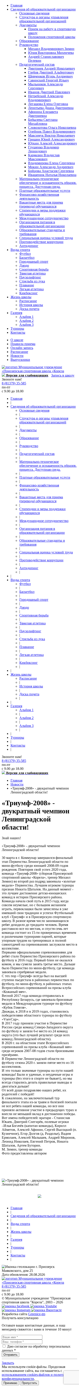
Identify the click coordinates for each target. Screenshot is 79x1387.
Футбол (25, 254)
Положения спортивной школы (51, 37)
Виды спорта (20, 250)
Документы (28, 25)
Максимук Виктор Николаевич (51, 135)
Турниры (17, 328)
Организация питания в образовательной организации (42, 224)
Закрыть (8, 1363)
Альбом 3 (26, 324)
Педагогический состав (37, 64)
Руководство (28, 45)
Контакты (18, 332)
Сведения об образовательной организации (43, 9)
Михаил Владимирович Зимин (51, 49)
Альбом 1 (26, 317)
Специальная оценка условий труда (46, 238)
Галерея (16, 313)
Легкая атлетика (31, 289)
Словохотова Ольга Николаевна (52, 127)
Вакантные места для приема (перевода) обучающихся (41, 204)
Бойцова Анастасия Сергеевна (51, 171)
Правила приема (23, 344)
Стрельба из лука (32, 281)
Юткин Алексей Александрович (52, 143)
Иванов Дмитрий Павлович (49, 92)
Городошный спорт (33, 261)
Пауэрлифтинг (30, 277)
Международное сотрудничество (43, 218)
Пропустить (29, 1383)
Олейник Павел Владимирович (51, 131)
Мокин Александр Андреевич (50, 167)
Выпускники (20, 359)
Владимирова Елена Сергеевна (51, 163)
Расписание (28, 301)
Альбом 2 (26, 321)
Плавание (26, 285)
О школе (17, 340)
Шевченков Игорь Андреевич (50, 76)
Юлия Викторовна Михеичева (51, 53)
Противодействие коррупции (41, 242)
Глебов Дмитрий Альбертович (51, 72)
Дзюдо (24, 265)
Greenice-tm (36, 1314)
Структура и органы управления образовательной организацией (43, 19)
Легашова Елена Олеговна (48, 104)
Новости (17, 356)
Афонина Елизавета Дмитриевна (43, 114)
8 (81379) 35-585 (14, 383)
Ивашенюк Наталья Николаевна (52, 175)
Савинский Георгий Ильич (48, 80)
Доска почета (29, 309)
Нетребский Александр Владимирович (45, 98)
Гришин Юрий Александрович (51, 139)
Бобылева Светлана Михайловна (42, 121)
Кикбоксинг (28, 293)
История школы (31, 305)
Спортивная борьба (33, 269)
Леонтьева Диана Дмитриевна (51, 108)
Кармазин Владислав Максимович (44, 157)
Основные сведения (34, 13)
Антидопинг (28, 246)
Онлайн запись (22, 348)
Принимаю (10, 1383)
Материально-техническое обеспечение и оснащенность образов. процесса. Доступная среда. (48, 183)
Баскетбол (26, 257)
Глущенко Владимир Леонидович (43, 149)
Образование (29, 41)
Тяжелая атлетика (32, 273)
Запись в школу (62, 375)
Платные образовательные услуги (44, 190)
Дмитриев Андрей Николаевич (51, 68)
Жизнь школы (21, 297)
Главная (16, 5)
